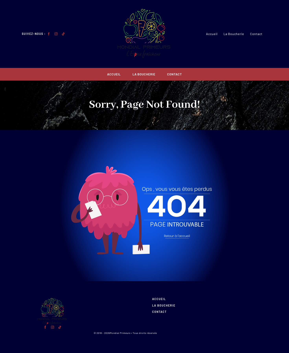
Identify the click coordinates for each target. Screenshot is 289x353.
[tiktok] (63, 33)
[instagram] (56, 33)
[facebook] (49, 33)
